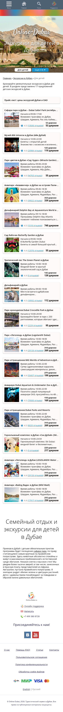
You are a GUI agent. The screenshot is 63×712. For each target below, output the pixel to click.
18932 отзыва (35, 300)
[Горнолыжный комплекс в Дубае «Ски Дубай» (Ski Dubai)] (31, 442)
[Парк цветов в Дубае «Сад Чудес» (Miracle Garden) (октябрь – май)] (31, 168)
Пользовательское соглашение (31, 657)
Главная (24, 8)
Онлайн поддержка (34, 606)
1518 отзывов (35, 225)
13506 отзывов (35, 125)
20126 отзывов (35, 350)
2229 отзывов (35, 325)
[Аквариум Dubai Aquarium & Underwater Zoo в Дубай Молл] (31, 392)
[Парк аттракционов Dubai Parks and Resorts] (31, 417)
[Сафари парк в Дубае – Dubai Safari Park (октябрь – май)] (31, 118)
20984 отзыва (35, 150)
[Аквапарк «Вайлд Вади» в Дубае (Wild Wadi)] (31, 492)
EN (53, 18)
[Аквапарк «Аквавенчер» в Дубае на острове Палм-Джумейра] (31, 193)
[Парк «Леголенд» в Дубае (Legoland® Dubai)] (31, 342)
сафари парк (40, 551)
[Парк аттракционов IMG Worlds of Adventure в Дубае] (31, 367)
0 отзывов (33, 275)
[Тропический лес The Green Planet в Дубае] (31, 267)
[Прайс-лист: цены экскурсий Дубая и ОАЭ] (31, 100)
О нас (7, 650)
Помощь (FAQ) (23, 650)
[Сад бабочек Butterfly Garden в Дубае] (31, 243)
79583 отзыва (35, 400)
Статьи (39, 650)
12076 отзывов (35, 250)
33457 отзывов (35, 375)
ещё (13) (39, 69)
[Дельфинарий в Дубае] (31, 292)
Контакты (54, 650)
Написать (29, 611)
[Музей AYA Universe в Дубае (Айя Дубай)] (31, 143)
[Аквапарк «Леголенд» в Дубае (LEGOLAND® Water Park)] (31, 467)
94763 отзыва (35, 175)
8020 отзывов (35, 425)
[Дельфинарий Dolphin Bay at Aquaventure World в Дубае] (31, 218)
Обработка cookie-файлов (31, 671)
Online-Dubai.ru (31, 600)
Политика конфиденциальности (31, 664)
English (26, 689)
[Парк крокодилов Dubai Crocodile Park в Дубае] (31, 317)
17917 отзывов (35, 500)
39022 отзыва (35, 200)
